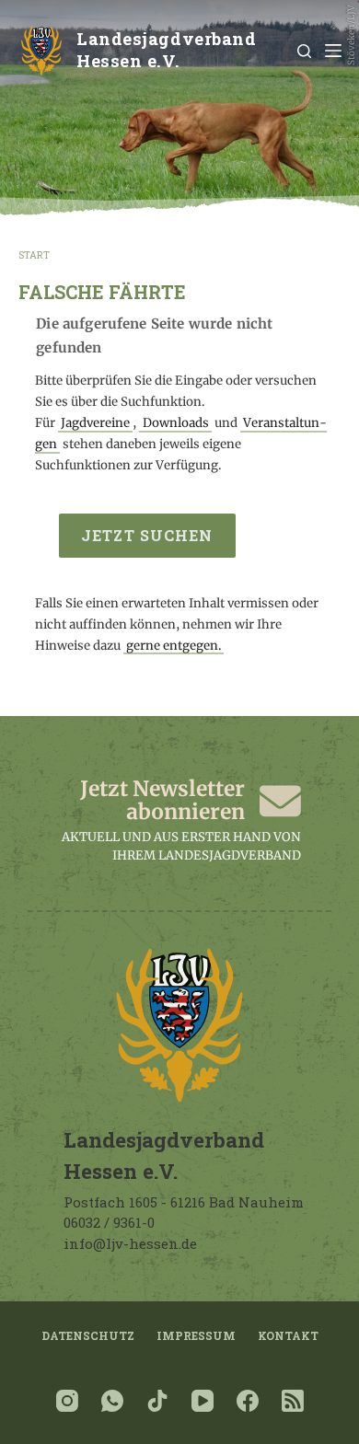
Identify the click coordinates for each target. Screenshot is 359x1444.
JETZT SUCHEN (147, 535)
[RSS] (293, 1401)
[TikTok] (157, 1401)
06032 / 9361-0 (109, 1222)
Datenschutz (87, 1336)
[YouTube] (202, 1401)
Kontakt (288, 1336)
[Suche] (304, 51)
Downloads (176, 423)
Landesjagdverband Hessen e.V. (166, 50)
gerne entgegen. (173, 645)
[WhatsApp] (112, 1401)
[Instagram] (67, 1401)
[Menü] (333, 50)
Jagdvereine (95, 423)
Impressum (196, 1336)
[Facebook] (248, 1401)
